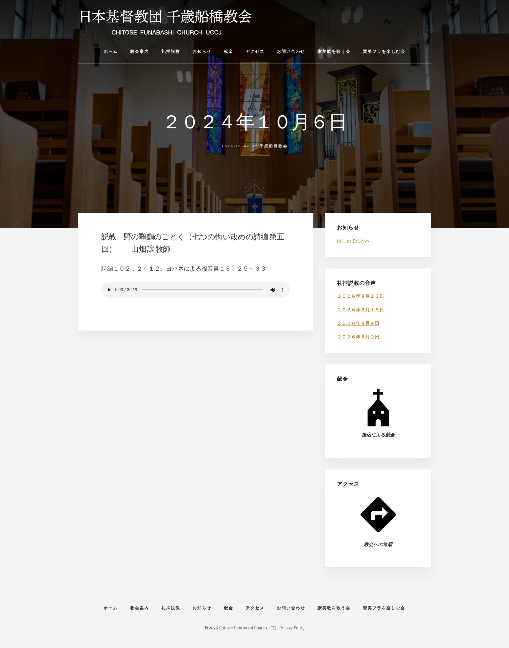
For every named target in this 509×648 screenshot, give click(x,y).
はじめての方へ (353, 241)
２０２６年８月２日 (358, 337)
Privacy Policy (292, 628)
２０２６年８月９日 (358, 323)
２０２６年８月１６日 (360, 309)
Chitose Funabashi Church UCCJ (248, 628)
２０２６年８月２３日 (360, 296)
